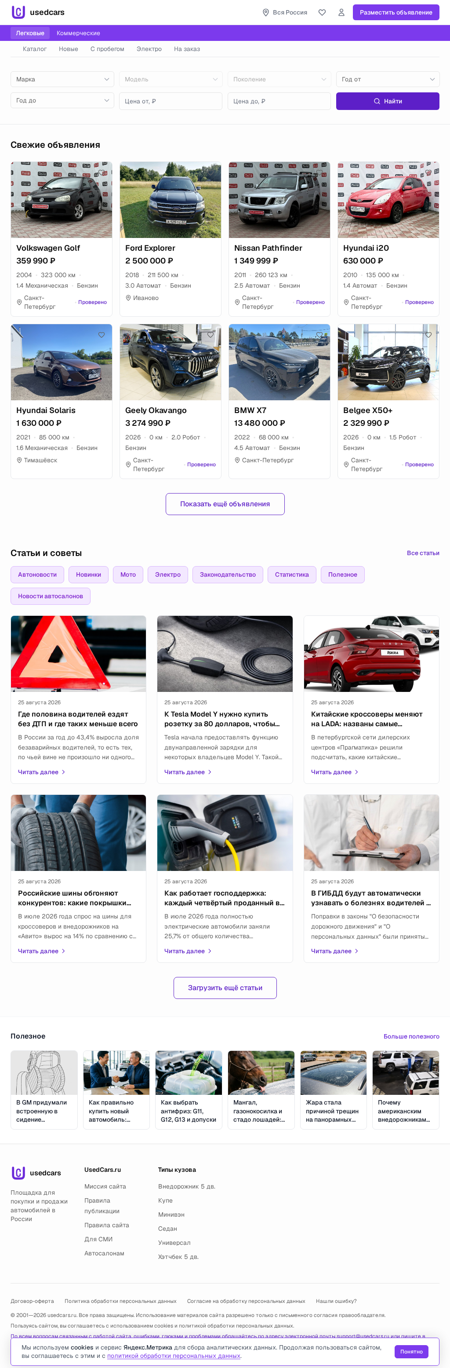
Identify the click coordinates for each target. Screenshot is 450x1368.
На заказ (187, 49)
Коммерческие (78, 33)
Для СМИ (98, 1239)
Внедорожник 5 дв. (186, 1186)
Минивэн (171, 1214)
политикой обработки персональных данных (236, 1325)
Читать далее (38, 772)
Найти (393, 101)
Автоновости (37, 574)
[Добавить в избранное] (101, 172)
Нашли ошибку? (336, 1301)
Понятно (411, 1351)
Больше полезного (411, 1036)
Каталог (35, 49)
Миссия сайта (105, 1186)
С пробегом (107, 49)
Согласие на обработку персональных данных (246, 1301)
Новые (68, 49)
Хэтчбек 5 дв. (178, 1257)
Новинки (88, 574)
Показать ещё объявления (225, 503)
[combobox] (62, 79)
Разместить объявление (396, 12)
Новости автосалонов (50, 596)
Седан (167, 1229)
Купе (165, 1200)
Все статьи (423, 553)
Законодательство (228, 574)
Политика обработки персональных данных (121, 1301)
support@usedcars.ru (363, 1336)
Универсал (174, 1243)
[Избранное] (322, 12)
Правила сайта (106, 1225)
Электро (149, 49)
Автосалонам (104, 1253)
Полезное (342, 574)
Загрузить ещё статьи (225, 987)
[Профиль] (341, 12)
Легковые (30, 33)
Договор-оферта (32, 1301)
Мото (128, 574)
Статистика (292, 574)
